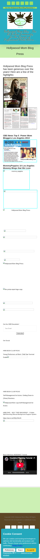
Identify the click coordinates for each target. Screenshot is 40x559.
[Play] (6, 472)
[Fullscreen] (34, 472)
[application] (20, 465)
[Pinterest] (14, 343)
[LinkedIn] (17, 343)
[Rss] (12, 343)
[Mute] (31, 472)
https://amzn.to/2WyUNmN (12, 418)
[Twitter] (6, 343)
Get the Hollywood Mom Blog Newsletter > (20, 8)
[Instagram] (9, 343)
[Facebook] (3, 343)
